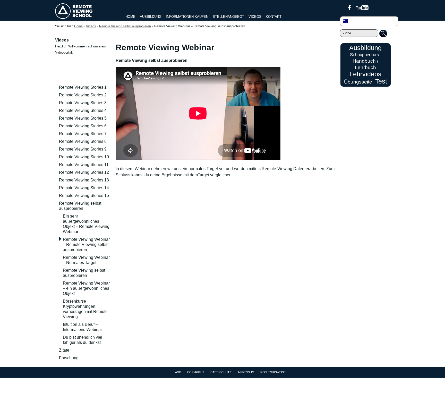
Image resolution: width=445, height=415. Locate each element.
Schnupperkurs (364, 54)
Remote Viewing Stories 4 (83, 110)
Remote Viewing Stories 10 (84, 157)
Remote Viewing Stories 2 (83, 95)
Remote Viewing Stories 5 (83, 118)
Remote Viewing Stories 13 (84, 180)
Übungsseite (358, 82)
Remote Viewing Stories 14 (84, 188)
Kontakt (273, 17)
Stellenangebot (228, 17)
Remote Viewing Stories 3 (83, 103)
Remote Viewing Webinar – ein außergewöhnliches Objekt (86, 288)
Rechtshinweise (273, 372)
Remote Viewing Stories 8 (83, 141)
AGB (178, 372)
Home (130, 17)
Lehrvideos (365, 74)
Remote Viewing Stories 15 (84, 195)
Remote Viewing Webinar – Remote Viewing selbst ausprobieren (86, 244)
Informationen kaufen (187, 17)
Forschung (69, 358)
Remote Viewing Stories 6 (83, 126)
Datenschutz (220, 372)
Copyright (195, 372)
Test (381, 81)
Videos (255, 17)
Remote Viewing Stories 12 (84, 172)
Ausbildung (150, 17)
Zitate (64, 350)
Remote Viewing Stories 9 (83, 149)
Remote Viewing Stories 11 (84, 164)
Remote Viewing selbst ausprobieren (125, 26)
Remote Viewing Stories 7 (83, 133)
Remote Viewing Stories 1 (83, 87)
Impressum (245, 372)
